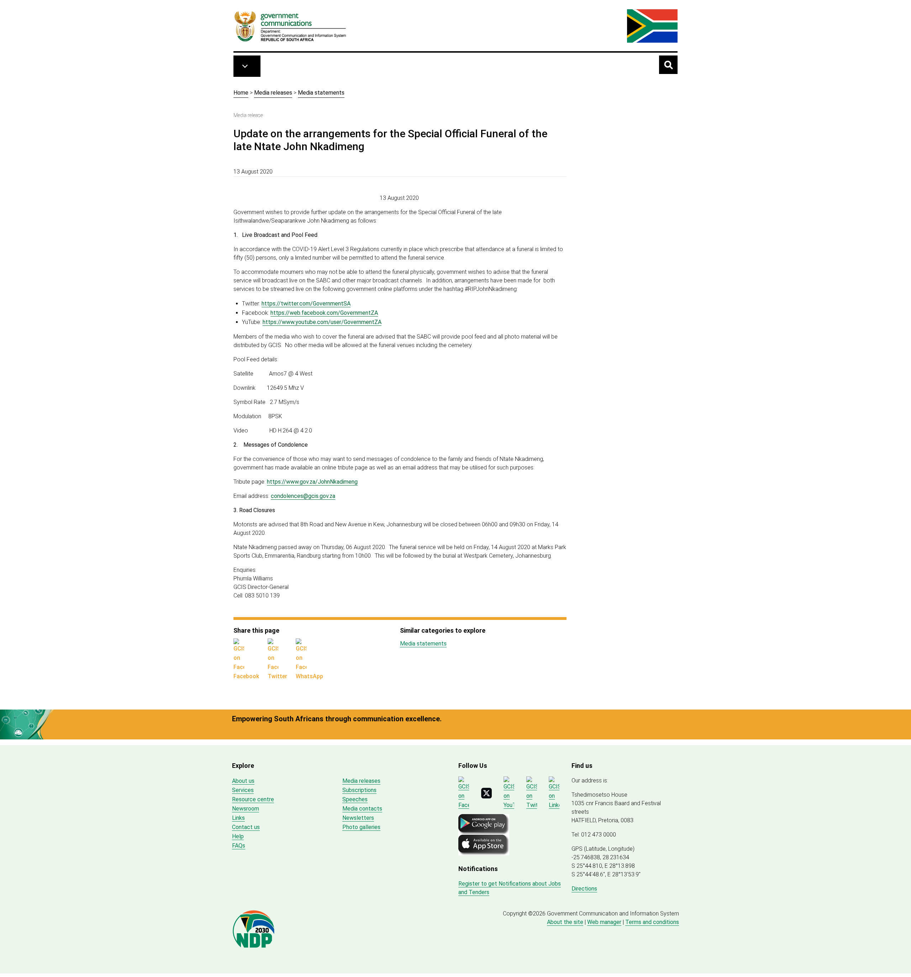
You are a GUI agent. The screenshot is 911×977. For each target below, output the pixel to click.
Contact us (246, 827)
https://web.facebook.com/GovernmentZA (324, 312)
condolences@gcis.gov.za (303, 496)
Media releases (273, 92)
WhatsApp (309, 676)
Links (238, 817)
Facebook (246, 676)
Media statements (321, 92)
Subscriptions (359, 790)
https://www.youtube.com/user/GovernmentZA (322, 322)
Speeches (355, 799)
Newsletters (358, 817)
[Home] (290, 26)
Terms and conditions (652, 922)
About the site (565, 922)
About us (243, 780)
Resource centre (253, 799)
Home (240, 92)
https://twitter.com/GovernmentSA (306, 303)
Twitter (277, 676)
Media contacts (362, 808)
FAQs (238, 845)
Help (238, 836)
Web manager (604, 922)
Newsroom (245, 808)
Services (243, 790)
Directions (584, 888)
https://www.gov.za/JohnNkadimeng (312, 481)
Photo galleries (361, 827)
